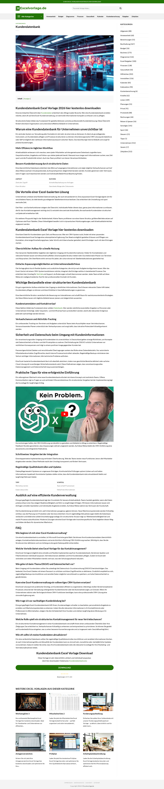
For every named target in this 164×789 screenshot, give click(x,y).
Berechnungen (126, 40)
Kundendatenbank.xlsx (78, 661)
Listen (122, 100)
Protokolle (124, 113)
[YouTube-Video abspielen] (65, 414)
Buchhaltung (125, 44)
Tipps (122, 138)
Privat (122, 108)
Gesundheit (90, 16)
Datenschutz (79, 783)
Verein (122, 147)
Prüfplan (53, 754)
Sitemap (97, 783)
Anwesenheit (50, 16)
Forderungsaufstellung (93, 714)
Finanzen (80, 16)
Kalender (100, 16)
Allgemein (124, 31)
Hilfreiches (124, 74)
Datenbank (58, 308)
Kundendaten (46, 113)
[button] (30, 16)
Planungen (124, 104)
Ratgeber (125, 16)
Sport (122, 130)
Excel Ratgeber (126, 61)
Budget (60, 16)
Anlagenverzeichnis (24, 754)
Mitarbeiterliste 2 (57, 714)
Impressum (68, 783)
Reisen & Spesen (126, 121)
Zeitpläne (135, 16)
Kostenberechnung (113, 16)
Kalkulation (124, 87)
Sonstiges (124, 126)
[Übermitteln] (120, 8)
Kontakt (89, 783)
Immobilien (124, 78)
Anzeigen (27, 99)
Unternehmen (20, 23)
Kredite (123, 95)
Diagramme (70, 16)
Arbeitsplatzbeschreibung (94, 754)
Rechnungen (125, 117)
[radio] (61, 673)
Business (123, 52)
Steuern (123, 134)
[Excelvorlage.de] (31, 8)
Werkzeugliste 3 (23, 714)
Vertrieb (40, 274)
